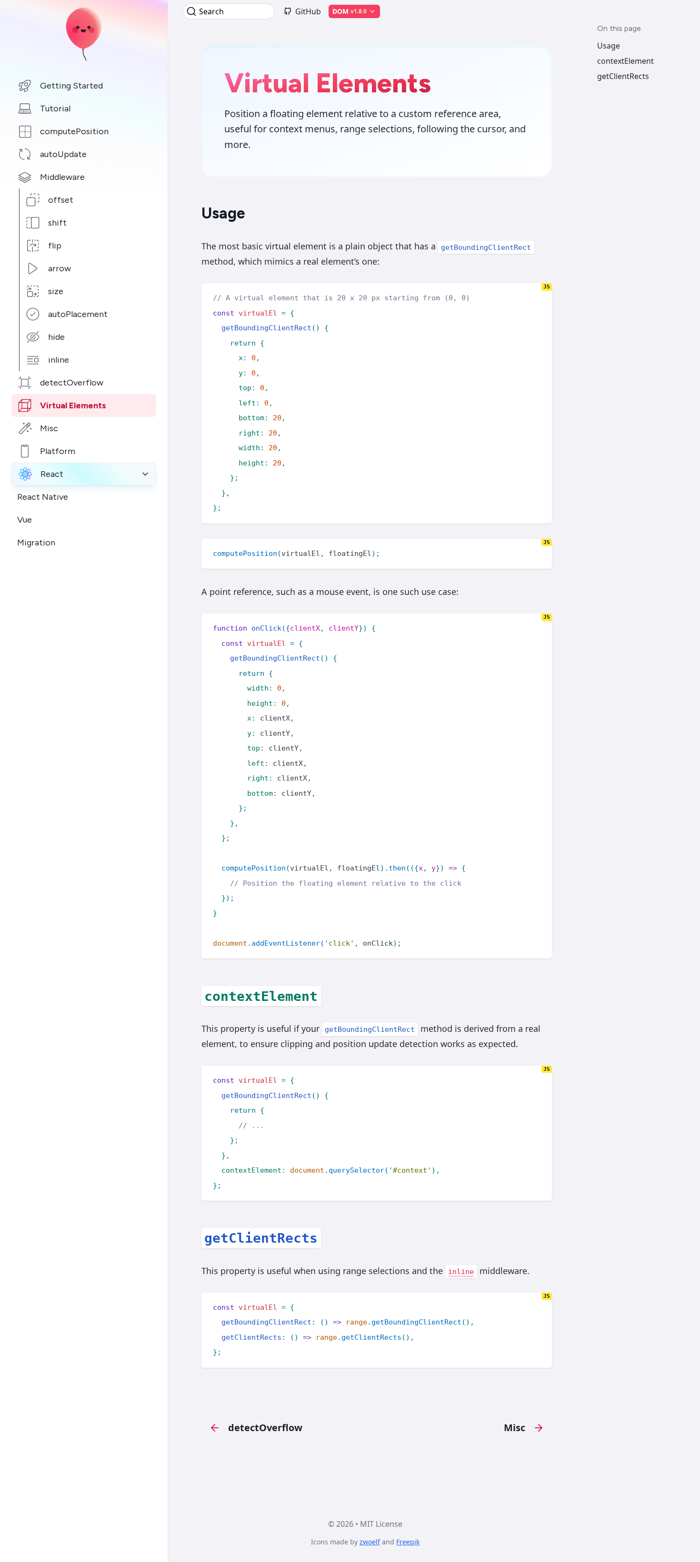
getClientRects (623, 76)
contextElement (625, 61)
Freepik (408, 1541)
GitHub (308, 11)
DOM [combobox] (349, 11)
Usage (608, 45)
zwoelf (370, 1541)
